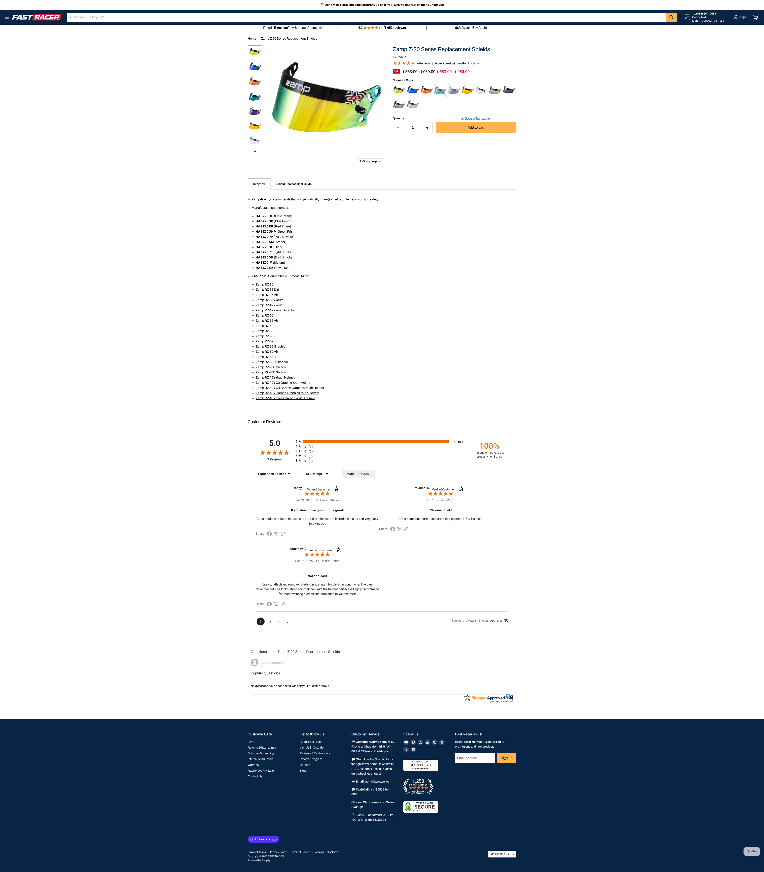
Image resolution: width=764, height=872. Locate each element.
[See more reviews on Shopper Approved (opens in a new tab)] (283, 534)
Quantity (398, 118)
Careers (305, 764)
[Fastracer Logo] (37, 17)
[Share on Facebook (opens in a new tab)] (269, 534)
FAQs (251, 741)
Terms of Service (300, 852)
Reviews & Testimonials (315, 753)
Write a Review (358, 474)
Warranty (253, 764)
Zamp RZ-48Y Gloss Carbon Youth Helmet (285, 398)
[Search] (671, 17)
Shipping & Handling (261, 753)
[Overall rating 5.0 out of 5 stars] (404, 64)
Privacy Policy (278, 852)
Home (252, 38)
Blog (303, 770)
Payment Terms (257, 852)
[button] (255, 52)
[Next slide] (255, 151)
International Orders (261, 759)
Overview (259, 184)
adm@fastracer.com (378, 781)
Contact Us (255, 776)
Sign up (507, 758)
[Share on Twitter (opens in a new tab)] (276, 534)
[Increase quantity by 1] (427, 127)
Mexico (500, 854)
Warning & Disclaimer (327, 852)
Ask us (475, 63)
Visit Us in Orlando (312, 747)
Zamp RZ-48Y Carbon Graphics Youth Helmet (287, 393)
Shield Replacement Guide (294, 184)
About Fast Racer (311, 741)
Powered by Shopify (259, 860)
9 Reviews (424, 63)
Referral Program (311, 759)
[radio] (382, 441)
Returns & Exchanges (262, 747)
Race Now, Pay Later (261, 770)
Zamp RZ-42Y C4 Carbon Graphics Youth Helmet (290, 387)
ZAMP (401, 56)
